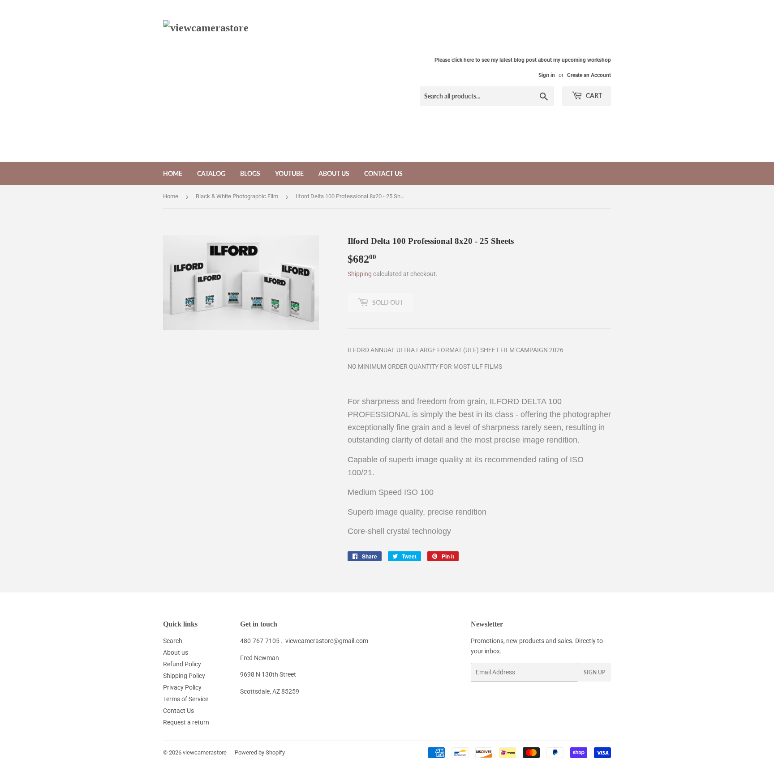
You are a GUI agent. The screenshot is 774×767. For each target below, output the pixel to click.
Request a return (186, 722)
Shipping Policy (184, 675)
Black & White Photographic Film (237, 196)
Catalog (211, 173)
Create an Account (589, 75)
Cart (593, 95)
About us (333, 173)
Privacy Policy (182, 687)
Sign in (546, 75)
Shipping (360, 273)
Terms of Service (185, 699)
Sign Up (594, 672)
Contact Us (383, 173)
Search (172, 640)
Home (172, 173)
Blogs (250, 173)
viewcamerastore (205, 752)
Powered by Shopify (260, 752)
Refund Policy (182, 664)
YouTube (289, 173)
